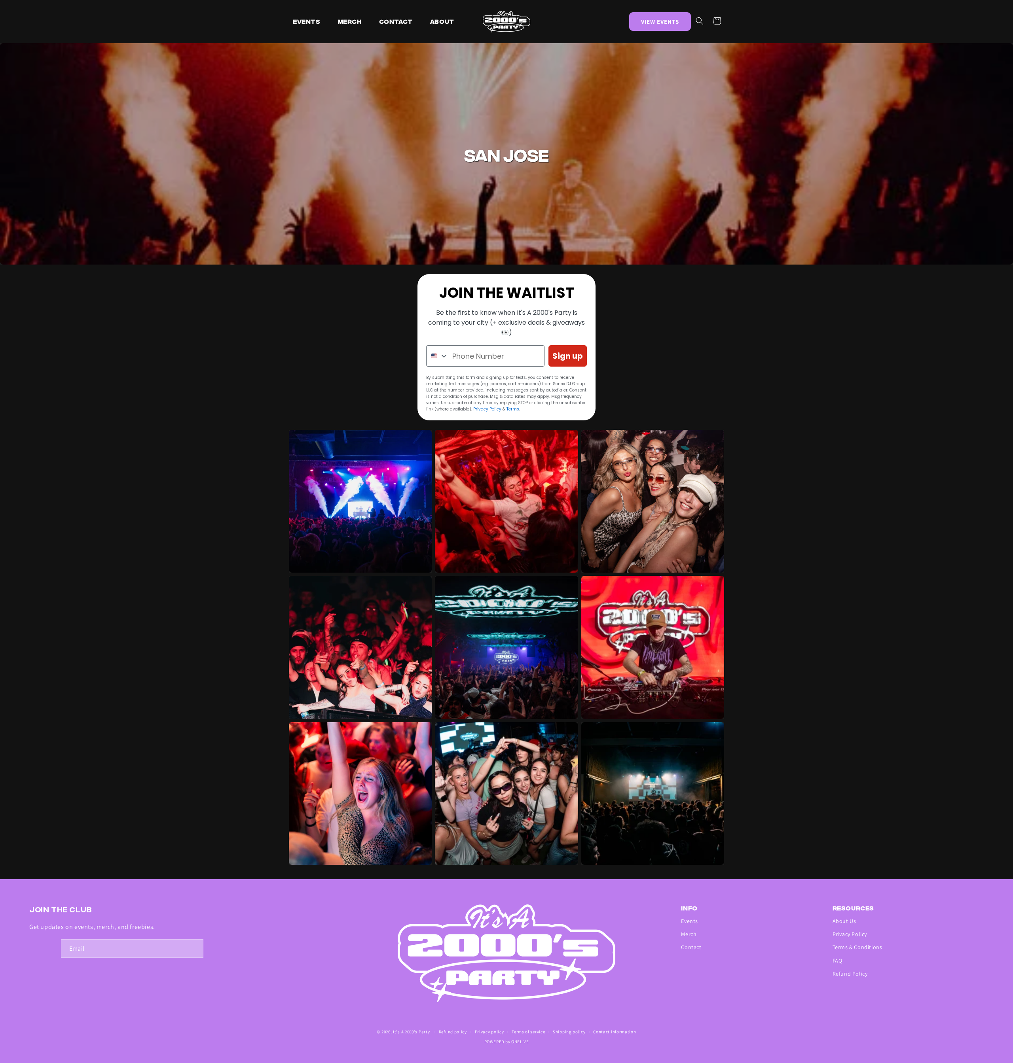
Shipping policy (569, 1032)
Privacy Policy (487, 409)
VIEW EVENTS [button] (660, 21)
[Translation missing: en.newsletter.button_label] (194, 948)
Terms (512, 409)
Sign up (567, 355)
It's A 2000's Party (411, 1032)
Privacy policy (489, 1032)
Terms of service (528, 1032)
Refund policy (453, 1032)
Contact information (614, 1032)
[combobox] (437, 356)
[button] (699, 21)
